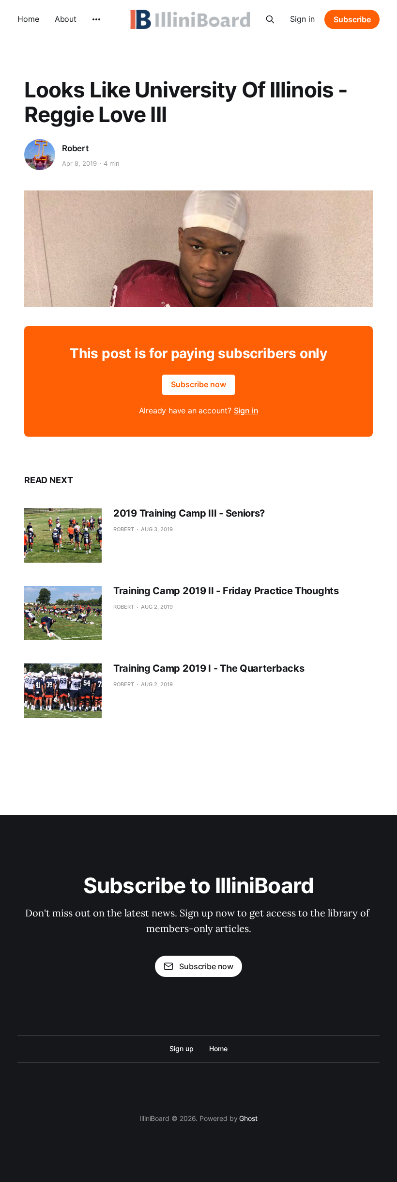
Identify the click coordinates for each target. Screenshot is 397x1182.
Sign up (181, 1048)
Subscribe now (198, 384)
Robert (75, 148)
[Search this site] (270, 19)
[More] (96, 19)
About (66, 19)
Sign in (302, 19)
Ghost (248, 1118)
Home (28, 19)
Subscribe (352, 19)
